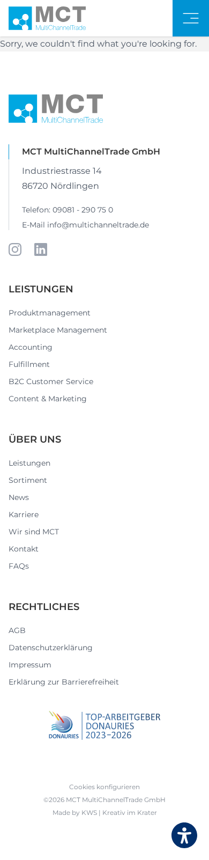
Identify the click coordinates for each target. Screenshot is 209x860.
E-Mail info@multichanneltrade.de (85, 225)
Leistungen (29, 463)
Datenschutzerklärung (51, 647)
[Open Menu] (191, 18)
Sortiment (28, 480)
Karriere (24, 514)
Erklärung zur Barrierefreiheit (64, 682)
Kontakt (24, 549)
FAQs (19, 566)
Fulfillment (29, 364)
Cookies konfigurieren (104, 787)
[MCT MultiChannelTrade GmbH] (47, 18)
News (19, 497)
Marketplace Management (58, 330)
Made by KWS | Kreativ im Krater (105, 812)
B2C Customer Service (51, 381)
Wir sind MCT (34, 531)
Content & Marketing (48, 398)
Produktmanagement (50, 313)
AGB (17, 630)
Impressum (30, 665)
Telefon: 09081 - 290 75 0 (67, 210)
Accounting (31, 347)
